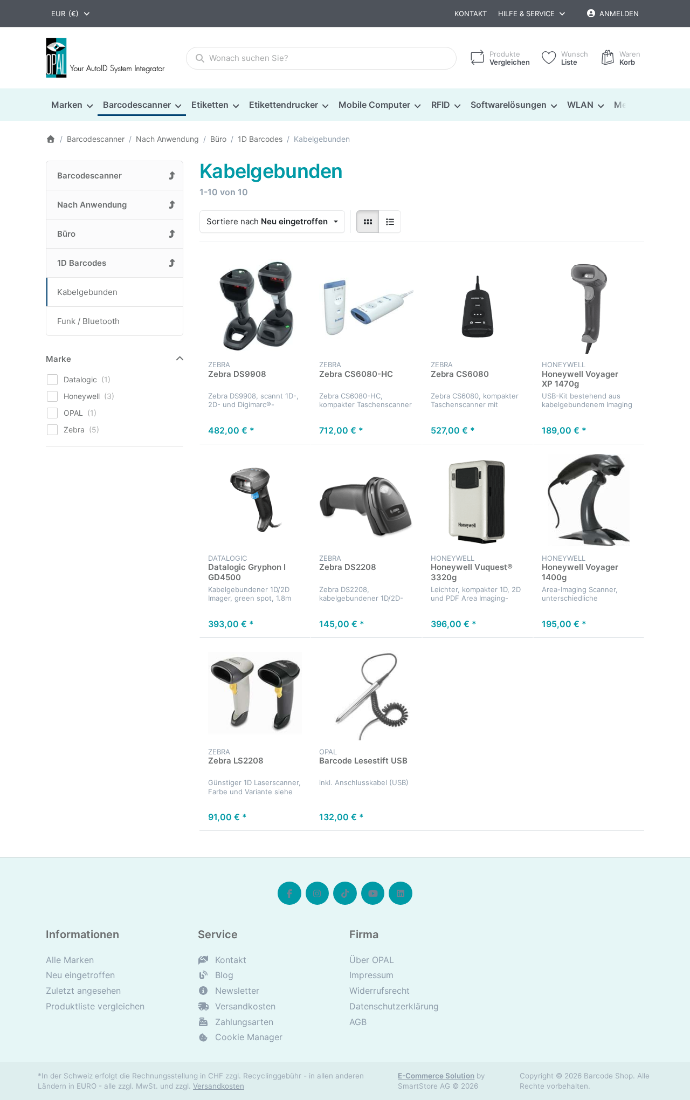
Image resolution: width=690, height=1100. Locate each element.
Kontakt (470, 13)
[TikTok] (345, 893)
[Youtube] (373, 893)
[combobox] (71, 13)
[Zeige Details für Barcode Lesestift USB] (366, 693)
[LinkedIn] (400, 893)
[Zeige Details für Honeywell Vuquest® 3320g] (478, 500)
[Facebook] (289, 893)
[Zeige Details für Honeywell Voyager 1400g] (589, 500)
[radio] (367, 221)
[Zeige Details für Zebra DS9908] (255, 306)
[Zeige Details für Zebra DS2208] (366, 500)
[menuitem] (72, 105)
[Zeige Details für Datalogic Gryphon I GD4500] (255, 500)
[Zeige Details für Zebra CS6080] (478, 306)
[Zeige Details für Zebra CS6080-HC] (366, 306)
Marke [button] (58, 359)
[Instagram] (317, 893)
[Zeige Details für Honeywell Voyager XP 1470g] (589, 306)
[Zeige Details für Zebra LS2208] (255, 693)
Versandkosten (218, 1086)
